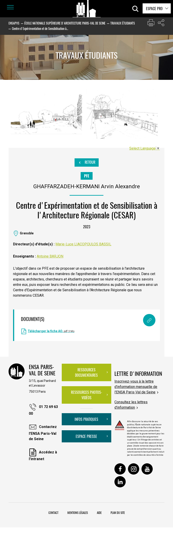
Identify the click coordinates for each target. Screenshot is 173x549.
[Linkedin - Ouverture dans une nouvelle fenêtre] (120, 481)
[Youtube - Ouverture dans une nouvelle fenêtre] (147, 469)
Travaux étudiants (122, 23)
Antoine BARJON (50, 256)
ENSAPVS (14, 23)
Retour (89, 162)
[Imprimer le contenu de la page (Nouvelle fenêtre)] (151, 24)
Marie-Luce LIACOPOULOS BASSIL (83, 244)
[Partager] (161, 24)
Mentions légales (77, 512)
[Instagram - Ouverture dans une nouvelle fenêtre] (133, 469)
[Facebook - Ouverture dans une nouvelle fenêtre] (120, 469)
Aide (99, 512)
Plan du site (118, 512)
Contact (53, 512)
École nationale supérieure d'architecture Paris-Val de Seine (64, 23)
